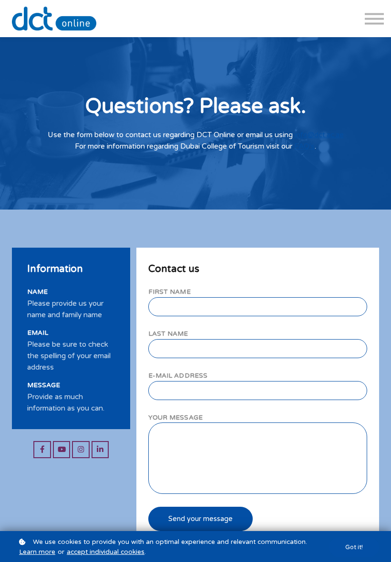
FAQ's (304, 146)
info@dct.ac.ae (319, 134)
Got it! (354, 547)
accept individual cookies (105, 552)
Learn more (37, 552)
